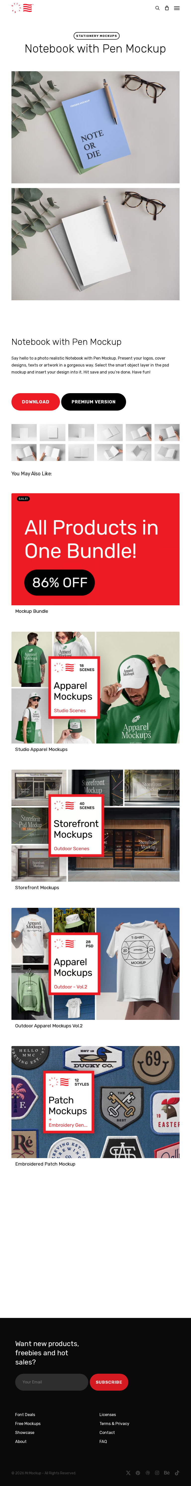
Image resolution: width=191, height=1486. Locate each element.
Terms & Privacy (114, 1423)
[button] (177, 7)
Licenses (107, 1414)
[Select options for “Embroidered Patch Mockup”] (16, 1166)
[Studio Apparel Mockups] (95, 688)
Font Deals (25, 1414)
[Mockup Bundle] (95, 549)
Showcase (24, 1432)
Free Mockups (28, 1423)
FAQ (103, 1441)
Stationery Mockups (96, 36)
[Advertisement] (80, 317)
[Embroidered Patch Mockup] (95, 1102)
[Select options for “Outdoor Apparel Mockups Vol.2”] (16, 1028)
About (21, 1441)
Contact (107, 1432)
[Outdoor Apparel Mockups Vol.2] (95, 964)
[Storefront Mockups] (95, 826)
